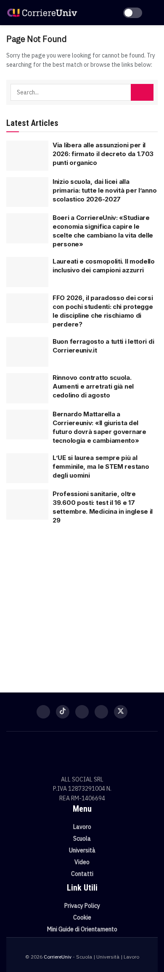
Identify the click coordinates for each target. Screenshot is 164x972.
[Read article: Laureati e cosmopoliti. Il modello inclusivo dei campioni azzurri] (27, 272)
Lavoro (82, 827)
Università (82, 850)
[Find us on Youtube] (101, 712)
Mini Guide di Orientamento (82, 929)
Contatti (82, 874)
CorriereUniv (57, 957)
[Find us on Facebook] (43, 712)
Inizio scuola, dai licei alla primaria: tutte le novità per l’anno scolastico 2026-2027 (104, 190)
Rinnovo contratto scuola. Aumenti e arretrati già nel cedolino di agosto (93, 386)
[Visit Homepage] (42, 12)
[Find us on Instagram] (82, 712)
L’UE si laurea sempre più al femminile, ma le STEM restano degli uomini (101, 466)
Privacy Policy (82, 905)
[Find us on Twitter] (120, 712)
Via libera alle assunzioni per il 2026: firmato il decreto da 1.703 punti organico (103, 154)
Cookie (82, 917)
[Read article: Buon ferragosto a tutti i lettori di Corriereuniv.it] (27, 352)
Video (82, 862)
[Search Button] (142, 92)
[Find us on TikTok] (62, 712)
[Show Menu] (154, 12)
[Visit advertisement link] (82, 604)
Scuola (82, 838)
